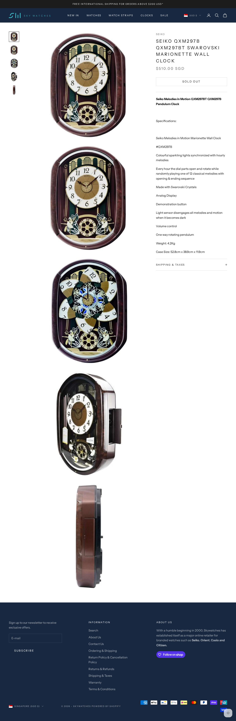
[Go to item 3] (14, 63)
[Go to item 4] (14, 76)
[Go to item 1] (14, 37)
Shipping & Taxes (100, 675)
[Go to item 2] (14, 50)
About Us (94, 637)
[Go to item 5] (14, 90)
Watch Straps (121, 15)
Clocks (147, 15)
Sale (164, 15)
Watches (93, 15)
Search (93, 630)
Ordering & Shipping (102, 651)
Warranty (94, 682)
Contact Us (96, 644)
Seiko (160, 34)
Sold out (191, 81)
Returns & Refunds (101, 669)
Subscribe (24, 650)
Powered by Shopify (106, 706)
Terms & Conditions (101, 689)
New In (73, 15)
